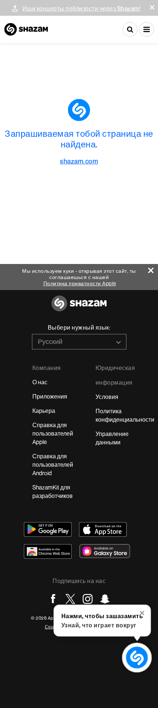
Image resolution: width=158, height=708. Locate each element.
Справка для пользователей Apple (52, 433)
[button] (152, 7)
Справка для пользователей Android (52, 464)
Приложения (49, 396)
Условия (107, 396)
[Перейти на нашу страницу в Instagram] (88, 599)
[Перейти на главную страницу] (79, 307)
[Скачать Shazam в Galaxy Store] (104, 551)
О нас (39, 382)
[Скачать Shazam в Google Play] (48, 529)
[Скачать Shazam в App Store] (103, 529)
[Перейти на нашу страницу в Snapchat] (105, 599)
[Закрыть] (153, 268)
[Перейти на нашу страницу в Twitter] (70, 599)
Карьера (43, 410)
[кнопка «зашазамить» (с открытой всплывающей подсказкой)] (137, 657)
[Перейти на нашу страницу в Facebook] (53, 599)
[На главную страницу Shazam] (26, 29)
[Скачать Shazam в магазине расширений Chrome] (48, 551)
